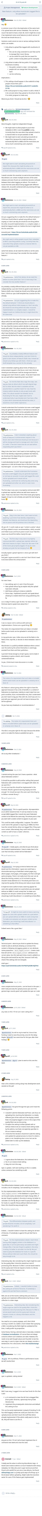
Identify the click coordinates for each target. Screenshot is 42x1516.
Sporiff (6, 847)
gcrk (5, 159)
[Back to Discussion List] (2, 2)
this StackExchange (32, 1343)
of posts (20, 2)
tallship (7, 721)
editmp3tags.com (7, 1472)
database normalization (11, 1334)
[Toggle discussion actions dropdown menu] (40, 2)
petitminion (9, 277)
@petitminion (6, 1033)
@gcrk (15, 1060)
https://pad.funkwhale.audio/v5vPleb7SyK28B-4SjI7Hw (19, 966)
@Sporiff (10, 1037)
